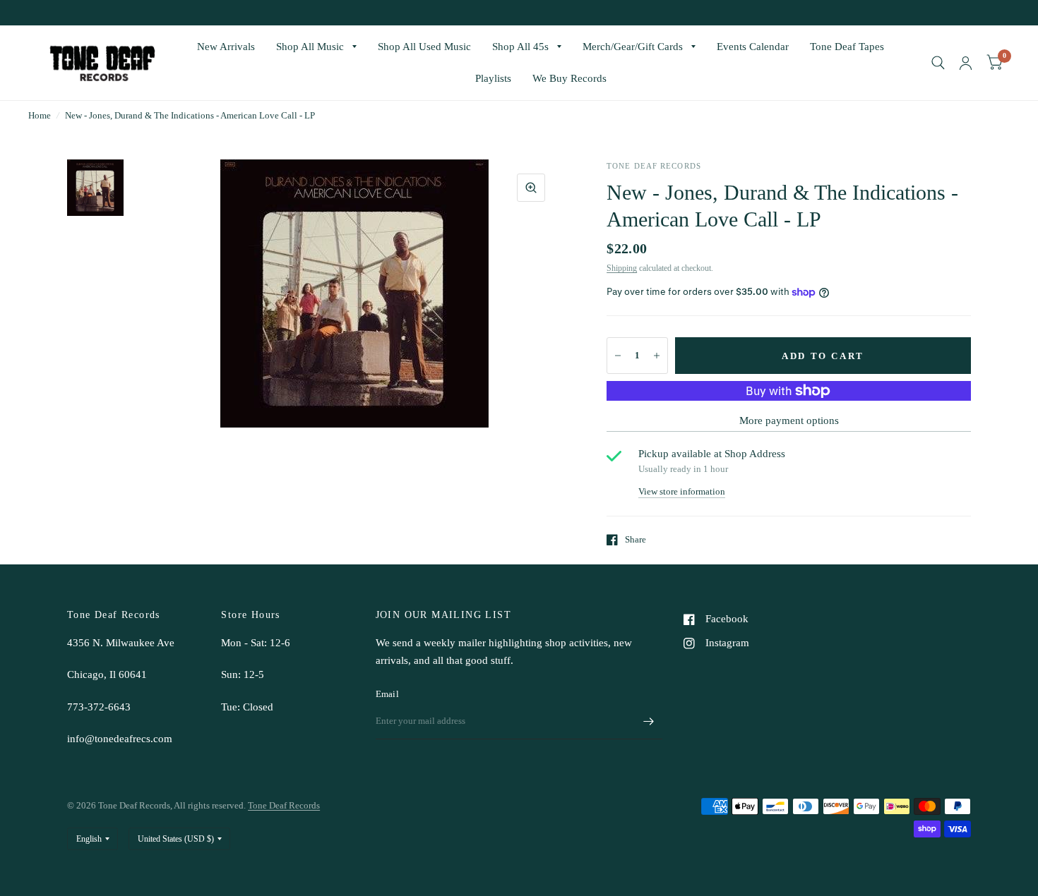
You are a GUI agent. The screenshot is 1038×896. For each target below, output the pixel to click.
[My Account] (965, 62)
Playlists (493, 78)
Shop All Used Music (424, 46)
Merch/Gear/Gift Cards (633, 46)
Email (387, 694)
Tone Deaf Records (284, 805)
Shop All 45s (520, 46)
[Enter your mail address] (648, 721)
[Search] (938, 62)
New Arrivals (226, 46)
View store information (681, 491)
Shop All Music (310, 46)
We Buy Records (569, 78)
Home (39, 115)
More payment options (789, 420)
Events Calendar (753, 46)
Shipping (622, 268)
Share (635, 539)
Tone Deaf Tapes (847, 46)
